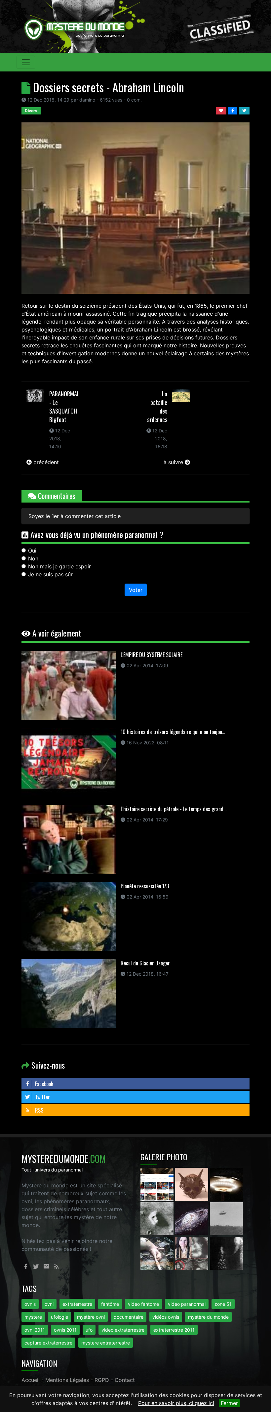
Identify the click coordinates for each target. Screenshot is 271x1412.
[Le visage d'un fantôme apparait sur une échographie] (192, 1252)
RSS (38, 1110)
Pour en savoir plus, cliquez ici (176, 1403)
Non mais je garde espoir (59, 566)
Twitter (42, 1097)
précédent (45, 462)
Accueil (30, 1380)
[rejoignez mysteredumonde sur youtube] (157, 1183)
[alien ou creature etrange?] (157, 1252)
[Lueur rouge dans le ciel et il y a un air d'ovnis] (226, 1183)
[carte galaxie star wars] (192, 1218)
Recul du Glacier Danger (145, 963)
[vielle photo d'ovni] (226, 1218)
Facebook (43, 1084)
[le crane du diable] (192, 1183)
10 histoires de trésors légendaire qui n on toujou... (173, 732)
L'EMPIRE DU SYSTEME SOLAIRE (151, 655)
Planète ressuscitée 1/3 (145, 886)
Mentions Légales (67, 1380)
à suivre (174, 462)
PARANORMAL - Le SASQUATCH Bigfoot (64, 406)
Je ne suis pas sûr (50, 574)
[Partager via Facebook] (233, 110)
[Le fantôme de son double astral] (226, 1252)
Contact (125, 1380)
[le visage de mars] (157, 1218)
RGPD (102, 1380)
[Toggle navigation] (26, 62)
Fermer (229, 1403)
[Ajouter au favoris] (222, 110)
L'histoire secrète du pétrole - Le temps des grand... (173, 809)
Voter (135, 590)
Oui (32, 550)
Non (33, 558)
